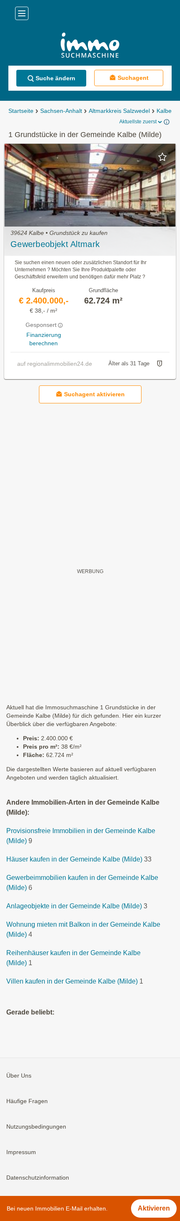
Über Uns (18, 1076)
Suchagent (133, 77)
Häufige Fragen (27, 1101)
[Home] (90, 46)
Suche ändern (55, 78)
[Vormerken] (162, 156)
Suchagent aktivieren (94, 394)
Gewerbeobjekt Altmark (55, 244)
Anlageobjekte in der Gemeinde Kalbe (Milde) (74, 906)
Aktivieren (154, 1208)
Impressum (21, 1152)
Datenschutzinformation (37, 1178)
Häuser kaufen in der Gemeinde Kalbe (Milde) (74, 859)
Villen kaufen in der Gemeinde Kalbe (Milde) (72, 981)
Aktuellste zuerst (138, 122)
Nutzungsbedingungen (36, 1127)
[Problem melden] (159, 363)
